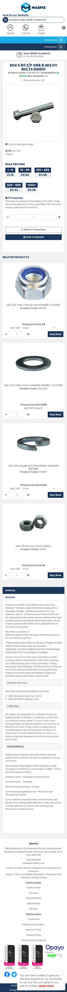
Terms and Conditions (33, 940)
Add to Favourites (34, 229)
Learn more (46, 986)
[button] (39, 328)
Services (33, 893)
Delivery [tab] (10, 590)
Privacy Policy (33, 935)
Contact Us (33, 919)
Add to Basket (35, 237)
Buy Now (55, 334)
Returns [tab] (10, 597)
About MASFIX (33, 898)
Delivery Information (33, 924)
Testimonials (33, 887)
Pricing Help (15, 198)
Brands (33, 908)
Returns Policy (33, 929)
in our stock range (33, 56)
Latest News (33, 903)
